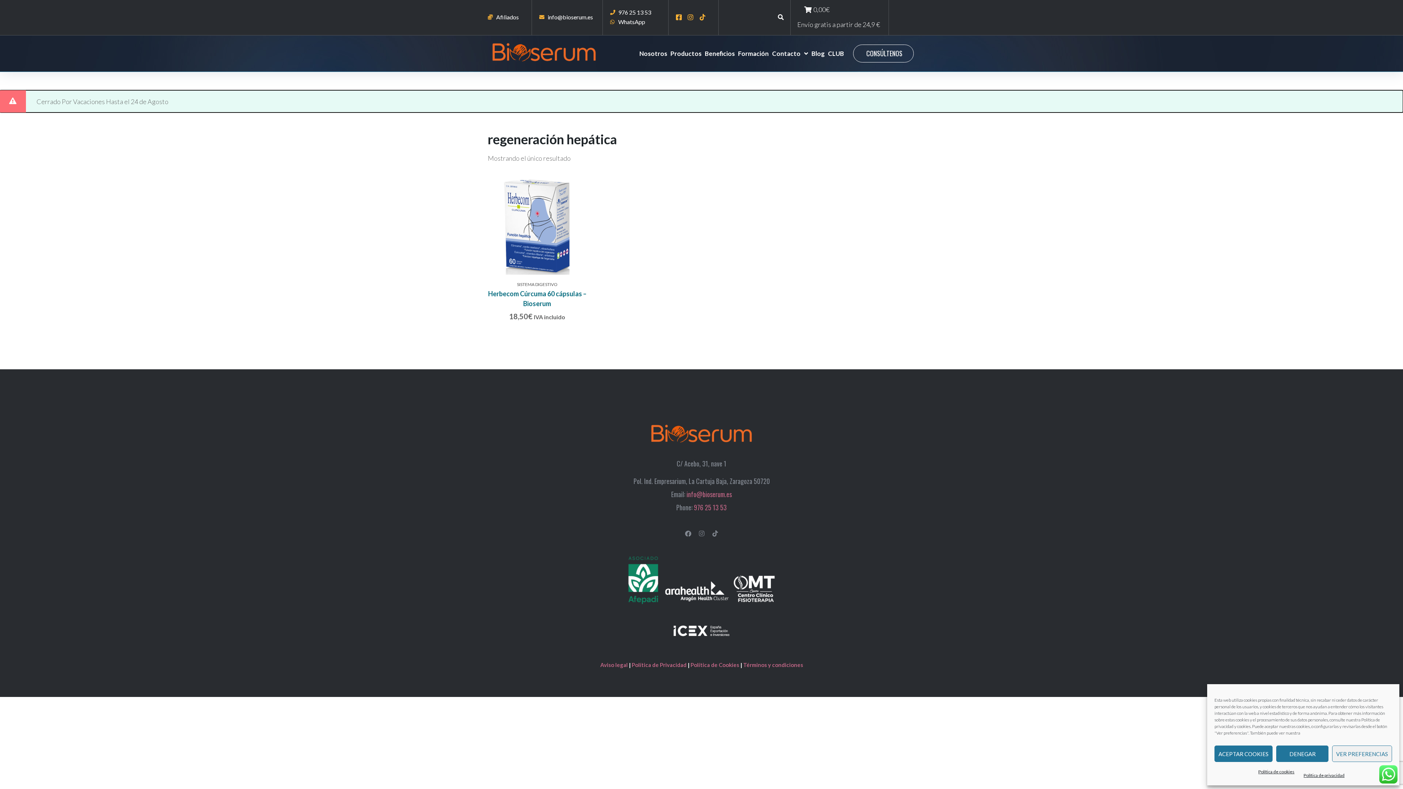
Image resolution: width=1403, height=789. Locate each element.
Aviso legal (614, 665)
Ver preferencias (1362, 754)
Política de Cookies (715, 665)
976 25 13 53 (710, 507)
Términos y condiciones (773, 665)
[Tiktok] (715, 533)
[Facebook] (688, 533)
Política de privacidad (1324, 775)
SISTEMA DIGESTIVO (537, 284)
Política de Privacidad (659, 665)
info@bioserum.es (709, 494)
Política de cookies (1276, 771)
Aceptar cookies (1243, 754)
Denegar (1302, 754)
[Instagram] (702, 533)
